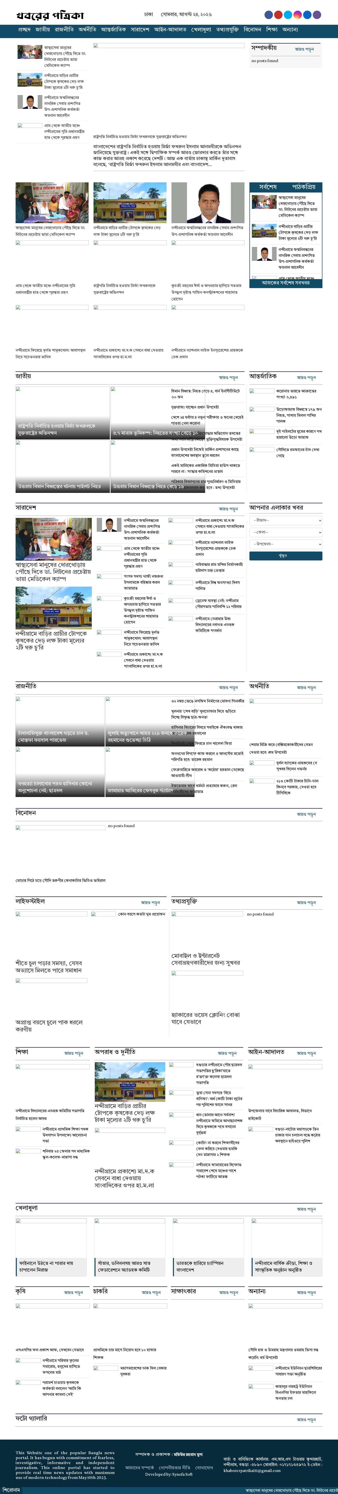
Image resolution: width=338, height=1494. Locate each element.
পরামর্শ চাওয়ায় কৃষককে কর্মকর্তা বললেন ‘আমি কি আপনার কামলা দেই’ (62, 1389)
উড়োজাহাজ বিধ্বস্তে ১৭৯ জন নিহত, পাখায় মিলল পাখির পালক (299, 416)
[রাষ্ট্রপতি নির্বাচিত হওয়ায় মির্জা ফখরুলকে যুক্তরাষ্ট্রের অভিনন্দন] (168, 85)
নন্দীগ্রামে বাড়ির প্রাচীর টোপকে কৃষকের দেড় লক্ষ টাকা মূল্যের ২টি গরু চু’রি (64, 82)
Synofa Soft (182, 1475)
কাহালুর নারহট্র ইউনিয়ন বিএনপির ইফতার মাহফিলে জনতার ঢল (296, 1393)
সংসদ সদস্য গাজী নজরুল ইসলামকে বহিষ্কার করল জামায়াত (143, 583)
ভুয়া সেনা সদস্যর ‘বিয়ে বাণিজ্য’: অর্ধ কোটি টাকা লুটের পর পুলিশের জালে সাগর (219, 1099)
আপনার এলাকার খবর (276, 508)
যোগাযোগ (204, 1468)
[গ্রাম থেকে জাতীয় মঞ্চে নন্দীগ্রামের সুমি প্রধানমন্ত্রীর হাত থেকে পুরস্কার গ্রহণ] (31, 132)
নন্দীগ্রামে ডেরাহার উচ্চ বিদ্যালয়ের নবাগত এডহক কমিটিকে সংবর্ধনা (214, 625)
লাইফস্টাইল (30, 902)
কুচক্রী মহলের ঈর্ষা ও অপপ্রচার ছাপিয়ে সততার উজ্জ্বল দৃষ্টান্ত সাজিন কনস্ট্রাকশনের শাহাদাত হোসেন (206, 292)
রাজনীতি (64, 30)
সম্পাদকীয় (264, 48)
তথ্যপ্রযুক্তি (227, 30)
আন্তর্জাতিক (113, 30)
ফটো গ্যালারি (31, 1419)
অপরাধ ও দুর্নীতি (115, 1053)
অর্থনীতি (87, 30)
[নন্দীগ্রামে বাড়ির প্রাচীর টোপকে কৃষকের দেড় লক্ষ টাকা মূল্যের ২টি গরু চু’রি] (31, 82)
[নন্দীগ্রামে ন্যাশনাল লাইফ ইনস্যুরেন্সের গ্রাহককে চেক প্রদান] (207, 325)
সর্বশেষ (268, 187)
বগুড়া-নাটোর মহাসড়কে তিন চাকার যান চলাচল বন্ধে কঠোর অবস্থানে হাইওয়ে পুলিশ (297, 1135)
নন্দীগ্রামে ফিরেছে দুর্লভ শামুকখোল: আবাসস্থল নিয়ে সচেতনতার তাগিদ (141, 639)
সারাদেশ (140, 30)
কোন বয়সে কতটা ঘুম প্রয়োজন (141, 914)
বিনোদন (252, 30)
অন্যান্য (290, 30)
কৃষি (20, 1292)
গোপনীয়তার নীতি (174, 1468)
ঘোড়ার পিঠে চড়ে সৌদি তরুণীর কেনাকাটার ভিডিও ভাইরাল (60, 881)
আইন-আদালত (170, 30)
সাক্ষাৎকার (183, 1292)
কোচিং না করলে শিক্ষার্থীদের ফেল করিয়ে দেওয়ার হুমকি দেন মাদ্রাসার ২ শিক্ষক (217, 1149)
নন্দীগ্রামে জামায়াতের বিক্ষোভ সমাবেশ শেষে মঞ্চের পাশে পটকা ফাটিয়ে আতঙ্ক (218, 1171)
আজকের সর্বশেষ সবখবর (286, 283)
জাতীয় (43, 30)
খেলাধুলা (201, 30)
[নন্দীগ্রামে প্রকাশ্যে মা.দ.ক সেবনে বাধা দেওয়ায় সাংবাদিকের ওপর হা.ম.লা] (130, 325)
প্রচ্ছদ (24, 30)
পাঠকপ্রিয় (303, 187)
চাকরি (100, 1292)
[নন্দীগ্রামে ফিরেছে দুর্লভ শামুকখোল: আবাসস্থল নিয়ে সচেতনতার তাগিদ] (52, 325)
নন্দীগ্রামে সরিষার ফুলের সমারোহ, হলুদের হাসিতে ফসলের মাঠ (61, 1367)
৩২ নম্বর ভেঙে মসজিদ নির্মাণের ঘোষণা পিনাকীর (207, 701)
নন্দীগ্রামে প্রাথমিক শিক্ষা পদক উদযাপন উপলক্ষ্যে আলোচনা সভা (65, 1135)
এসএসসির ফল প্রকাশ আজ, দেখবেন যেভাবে (50, 1350)
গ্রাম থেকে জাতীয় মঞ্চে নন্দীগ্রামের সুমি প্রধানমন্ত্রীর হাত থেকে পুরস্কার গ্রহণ (64, 132)
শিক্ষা (272, 30)
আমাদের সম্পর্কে (139, 1468)
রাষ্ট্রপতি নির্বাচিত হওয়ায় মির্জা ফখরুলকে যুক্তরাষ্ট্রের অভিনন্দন (140, 137)
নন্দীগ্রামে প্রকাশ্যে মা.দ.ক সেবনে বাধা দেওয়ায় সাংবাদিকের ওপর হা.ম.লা (143, 661)
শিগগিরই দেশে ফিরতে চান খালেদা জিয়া (201, 744)
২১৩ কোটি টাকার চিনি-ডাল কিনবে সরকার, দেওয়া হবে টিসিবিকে (297, 787)
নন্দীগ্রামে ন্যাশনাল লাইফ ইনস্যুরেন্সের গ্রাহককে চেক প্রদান (215, 549)
